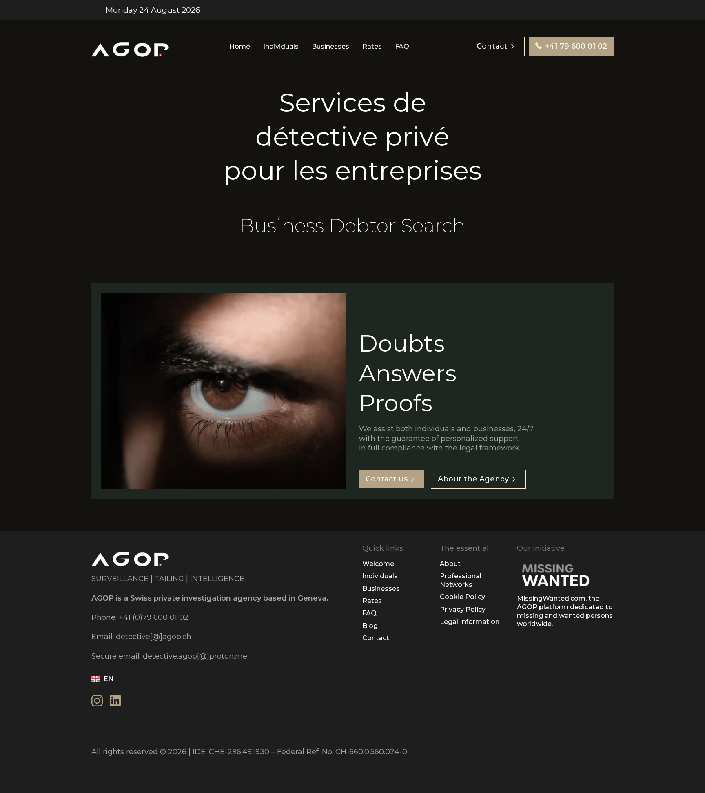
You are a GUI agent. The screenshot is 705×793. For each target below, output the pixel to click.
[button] (105, 679)
